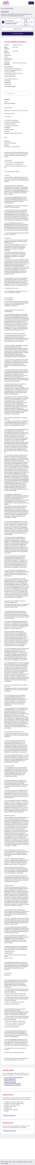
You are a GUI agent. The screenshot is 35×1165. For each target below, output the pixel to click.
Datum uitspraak (6, 48)
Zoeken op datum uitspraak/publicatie (13, 1077)
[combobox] (17, 93)
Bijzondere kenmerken (7, 63)
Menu (30, 3)
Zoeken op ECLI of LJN (10, 1080)
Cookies (13, 1161)
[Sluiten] (32, 22)
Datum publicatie (6, 52)
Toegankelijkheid (19, 1161)
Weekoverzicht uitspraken (9, 1130)
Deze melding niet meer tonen (25, 22)
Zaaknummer (7, 55)
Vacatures (30, 1161)
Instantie (6, 45)
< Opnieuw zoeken (17, 28)
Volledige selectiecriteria (9, 1115)
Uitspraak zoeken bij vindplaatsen (12, 1085)
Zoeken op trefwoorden (9, 1079)
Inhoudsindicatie (8, 66)
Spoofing (25, 1161)
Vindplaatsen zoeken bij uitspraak (12, 1083)
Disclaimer (6, 1163)
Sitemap (6, 1161)
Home (2, 8)
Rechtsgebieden (8, 59)
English (2, 1161)
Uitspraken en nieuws (8, 8)
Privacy (10, 1161)
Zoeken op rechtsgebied (10, 1082)
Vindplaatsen (7, 82)
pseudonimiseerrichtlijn (11, 23)
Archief (2, 1163)
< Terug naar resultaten (17, 33)
